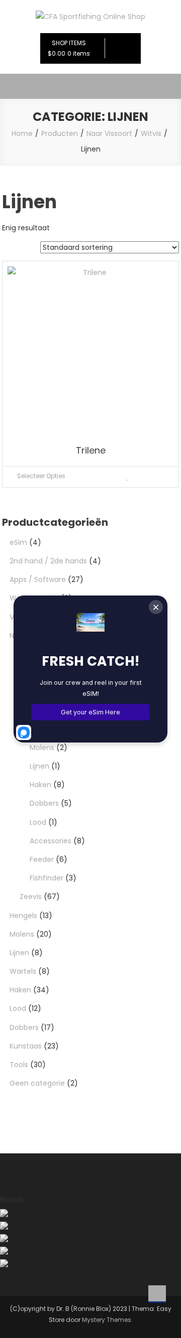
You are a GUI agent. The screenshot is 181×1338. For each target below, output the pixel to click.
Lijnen (39, 766)
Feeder (42, 859)
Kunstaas (26, 1046)
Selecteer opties (41, 476)
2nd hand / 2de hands (48, 561)
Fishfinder (46, 878)
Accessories (50, 841)
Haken (40, 785)
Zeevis (31, 896)
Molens (42, 747)
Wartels (23, 971)
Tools (19, 1065)
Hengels (23, 916)
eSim (18, 542)
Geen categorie (37, 1083)
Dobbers (44, 803)
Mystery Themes (106, 1319)
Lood (38, 822)
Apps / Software (38, 579)
